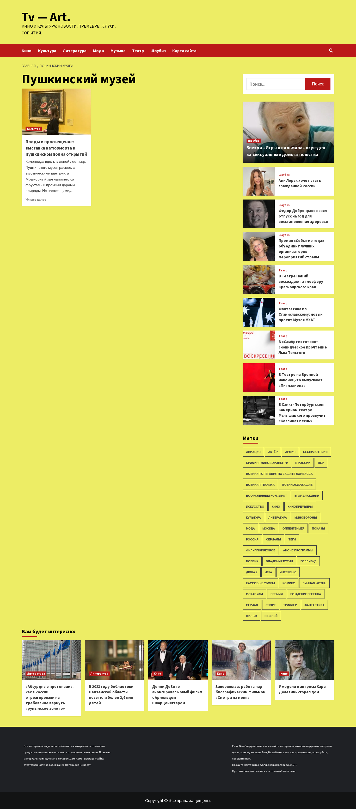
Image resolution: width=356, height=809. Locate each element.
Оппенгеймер (293, 528)
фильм (251, 616)
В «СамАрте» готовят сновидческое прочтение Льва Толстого (303, 347)
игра (268, 572)
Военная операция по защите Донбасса (279, 473)
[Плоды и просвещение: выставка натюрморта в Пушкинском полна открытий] (56, 112)
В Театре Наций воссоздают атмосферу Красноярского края (301, 281)
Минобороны (305, 517)
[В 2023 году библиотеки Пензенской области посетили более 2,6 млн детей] (114, 660)
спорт (271, 605)
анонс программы (298, 550)
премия (277, 594)
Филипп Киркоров (260, 550)
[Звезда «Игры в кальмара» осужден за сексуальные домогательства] (289, 132)
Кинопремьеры (300, 506)
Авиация (253, 451)
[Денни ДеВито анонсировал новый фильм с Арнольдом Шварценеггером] (178, 660)
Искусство (255, 506)
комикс (289, 583)
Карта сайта (184, 50)
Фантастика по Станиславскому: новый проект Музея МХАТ (301, 314)
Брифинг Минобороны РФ (267, 462)
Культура (47, 50)
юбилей (271, 616)
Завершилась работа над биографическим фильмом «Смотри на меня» (241, 692)
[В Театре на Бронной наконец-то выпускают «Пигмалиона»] (259, 377)
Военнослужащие (297, 484)
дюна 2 (251, 572)
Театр (138, 50)
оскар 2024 (254, 594)
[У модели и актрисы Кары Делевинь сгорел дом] (304, 660)
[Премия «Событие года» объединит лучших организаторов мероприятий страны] (259, 246)
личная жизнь (314, 583)
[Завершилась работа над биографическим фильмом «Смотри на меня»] (241, 660)
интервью (288, 572)
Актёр (273, 451)
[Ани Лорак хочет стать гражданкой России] (259, 181)
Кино (27, 50)
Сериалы (273, 539)
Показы (318, 528)
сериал (252, 605)
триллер (290, 605)
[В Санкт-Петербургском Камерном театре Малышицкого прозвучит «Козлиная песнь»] (259, 410)
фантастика (314, 605)
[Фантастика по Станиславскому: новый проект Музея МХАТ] (259, 312)
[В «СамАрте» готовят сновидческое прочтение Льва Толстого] (259, 345)
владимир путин (279, 561)
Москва (268, 528)
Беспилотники (315, 451)
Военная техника (260, 484)
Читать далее (36, 199)
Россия (252, 539)
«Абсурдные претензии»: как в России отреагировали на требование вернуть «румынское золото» (49, 697)
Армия (290, 451)
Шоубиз (158, 50)
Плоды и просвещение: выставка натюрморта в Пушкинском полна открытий (56, 148)
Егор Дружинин (306, 495)
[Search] (331, 50)
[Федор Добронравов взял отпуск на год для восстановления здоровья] (259, 214)
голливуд (308, 561)
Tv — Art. (46, 16)
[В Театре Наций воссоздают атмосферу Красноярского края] (259, 279)
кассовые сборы (260, 583)
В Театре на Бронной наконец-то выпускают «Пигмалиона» (301, 380)
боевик (252, 561)
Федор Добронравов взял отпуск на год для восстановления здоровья (303, 216)
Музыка (118, 50)
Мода (98, 50)
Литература (75, 50)
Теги (292, 539)
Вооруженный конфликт (266, 495)
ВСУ (321, 462)
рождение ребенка (305, 594)
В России (302, 462)
